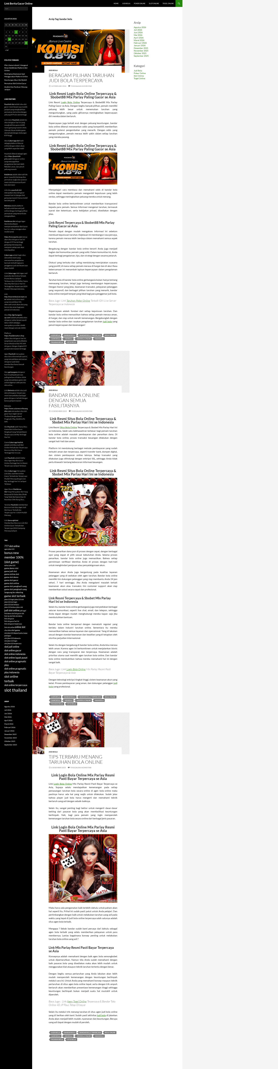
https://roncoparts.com (13, 237)
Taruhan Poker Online (78, 300)
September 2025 (141, 56)
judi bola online (84, 339)
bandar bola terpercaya (90, 335)
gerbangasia (12, 372)
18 (9, 39)
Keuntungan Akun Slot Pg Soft (15, 80)
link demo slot (9, 613)
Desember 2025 (141, 48)
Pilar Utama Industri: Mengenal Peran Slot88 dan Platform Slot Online (16, 68)
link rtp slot (8, 616)
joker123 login (9, 599)
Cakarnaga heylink (16, 442)
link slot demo (17, 616)
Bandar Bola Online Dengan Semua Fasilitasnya (74, 400)
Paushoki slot (9, 104)
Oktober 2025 (140, 53)
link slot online (9, 627)
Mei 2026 (138, 35)
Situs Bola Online (68, 427)
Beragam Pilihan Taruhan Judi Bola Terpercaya (81, 77)
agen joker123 (9, 549)
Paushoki (15, 120)
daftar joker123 (9, 565)
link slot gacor (9, 619)
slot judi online (11, 646)
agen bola (55, 335)
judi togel (23, 611)
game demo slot (11, 568)
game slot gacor (11, 580)
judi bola (107, 321)
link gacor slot (19, 613)
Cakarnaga (8, 255)
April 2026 (138, 37)
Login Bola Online (70, 102)
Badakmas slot (9, 221)
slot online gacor (12, 650)
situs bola (71, 342)
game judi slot (10, 571)
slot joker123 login (10, 641)
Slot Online (154, 3)
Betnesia (7, 206)
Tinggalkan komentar (81, 86)
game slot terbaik (14, 596)
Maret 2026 (139, 40)
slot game (15, 630)
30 (26, 43)
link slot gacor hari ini (11, 621)
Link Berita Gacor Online (18, 3)
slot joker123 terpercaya (12, 643)
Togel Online (168, 3)
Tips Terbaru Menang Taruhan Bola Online (76, 759)
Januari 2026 (140, 45)
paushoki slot (17, 190)
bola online (110, 335)
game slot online (11, 583)
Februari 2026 (140, 43)
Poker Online (139, 3)
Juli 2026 (138, 30)
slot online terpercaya (15, 685)
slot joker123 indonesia (12, 638)
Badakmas (8, 174)
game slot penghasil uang (15, 586)
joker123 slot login (10, 602)
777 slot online (12, 546)
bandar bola (69, 335)
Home (116, 3)
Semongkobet (13, 520)
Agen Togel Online (77, 1001)
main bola (99, 339)
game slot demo (11, 577)
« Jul (6, 50)
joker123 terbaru (10, 607)
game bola (55, 339)
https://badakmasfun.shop (14, 336)
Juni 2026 (138, 32)
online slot (20, 626)
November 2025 (141, 50)
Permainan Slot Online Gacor (15, 83)
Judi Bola (126, 3)
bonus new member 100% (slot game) (14, 557)
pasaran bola (57, 342)
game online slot (11, 574)
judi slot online (11, 610)
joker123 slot (19, 599)
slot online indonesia (14, 654)
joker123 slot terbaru (11, 605)
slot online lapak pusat (15, 657)
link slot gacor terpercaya (13, 624)
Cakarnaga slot (13, 141)
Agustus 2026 (140, 27)
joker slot (19, 607)
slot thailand (15, 689)
